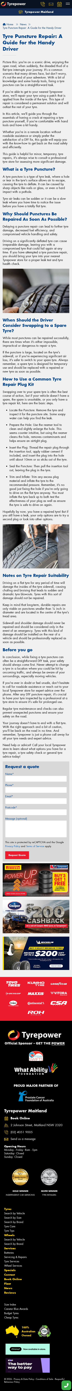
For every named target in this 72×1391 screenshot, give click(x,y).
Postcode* (11, 807)
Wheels (9, 1235)
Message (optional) (16, 818)
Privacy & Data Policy (24, 1379)
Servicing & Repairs (15, 1257)
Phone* (9, 785)
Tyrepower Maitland (38, 12)
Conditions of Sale (44, 1379)
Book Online (13, 1279)
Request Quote (17, 855)
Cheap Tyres (11, 1317)
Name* (9, 774)
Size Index (10, 1304)
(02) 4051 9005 (22, 1132)
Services (10, 1248)
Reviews (10, 1292)
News (8, 1288)
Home (9, 24)
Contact (9, 1274)
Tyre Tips (9, 1230)
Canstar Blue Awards (16, 1309)
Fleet (7, 1283)
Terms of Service (35, 846)
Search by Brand (13, 1222)
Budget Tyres (11, 1313)
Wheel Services (13, 1265)
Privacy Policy (12, 846)
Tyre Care (9, 1226)
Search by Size (12, 1217)
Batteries (9, 1252)
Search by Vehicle (14, 1213)
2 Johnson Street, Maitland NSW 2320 (36, 1125)
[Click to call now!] (42, 4)
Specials (10, 1270)
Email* (9, 796)
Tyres (7, 1209)
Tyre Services (11, 1261)
